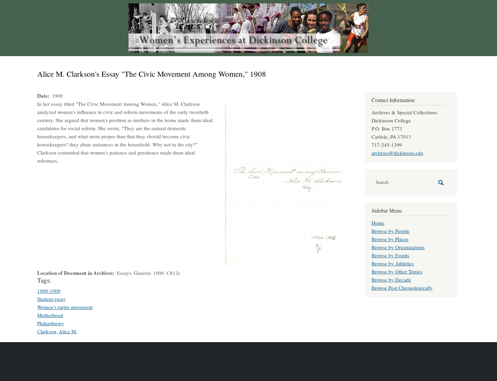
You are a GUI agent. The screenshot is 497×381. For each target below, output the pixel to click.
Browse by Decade (391, 279)
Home (378, 222)
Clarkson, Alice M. (57, 331)
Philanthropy (50, 323)
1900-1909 (49, 290)
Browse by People (390, 231)
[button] (284, 183)
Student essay (51, 298)
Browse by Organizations (398, 247)
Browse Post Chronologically (402, 287)
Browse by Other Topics (397, 271)
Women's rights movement (65, 307)
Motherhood (50, 315)
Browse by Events (390, 255)
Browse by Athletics (393, 263)
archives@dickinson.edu (397, 152)
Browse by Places (390, 239)
